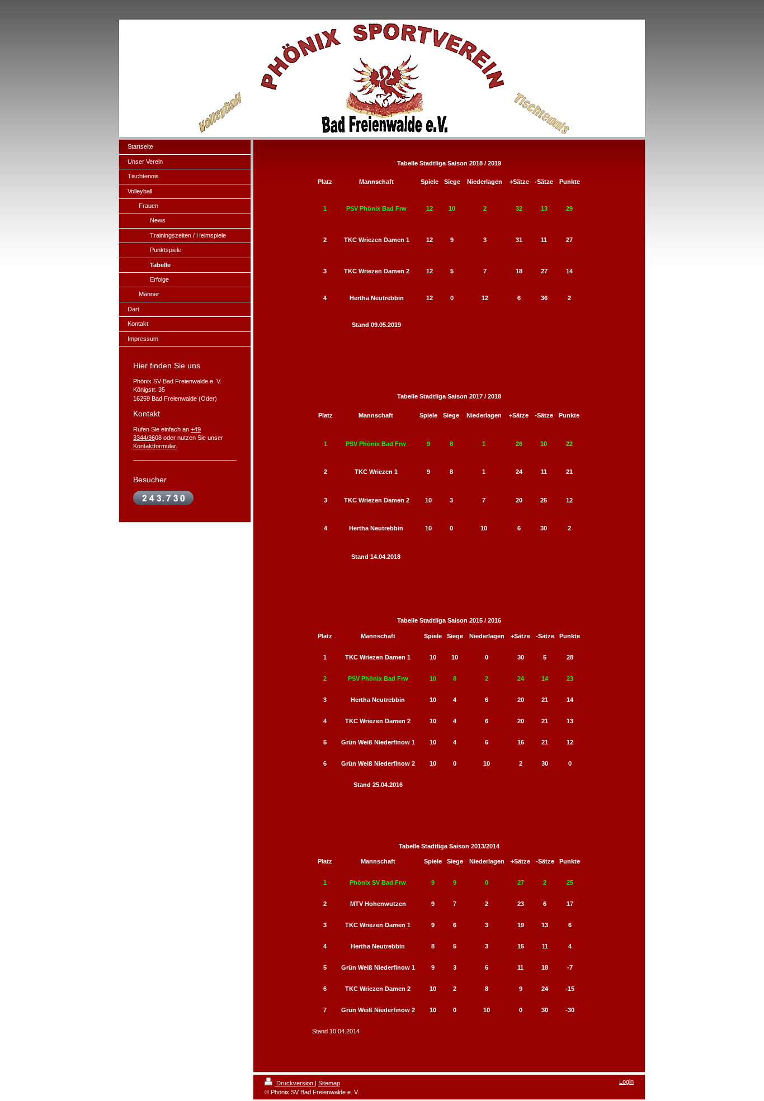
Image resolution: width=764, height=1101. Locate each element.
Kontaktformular (154, 446)
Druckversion (295, 1083)
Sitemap (329, 1083)
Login (626, 1081)
